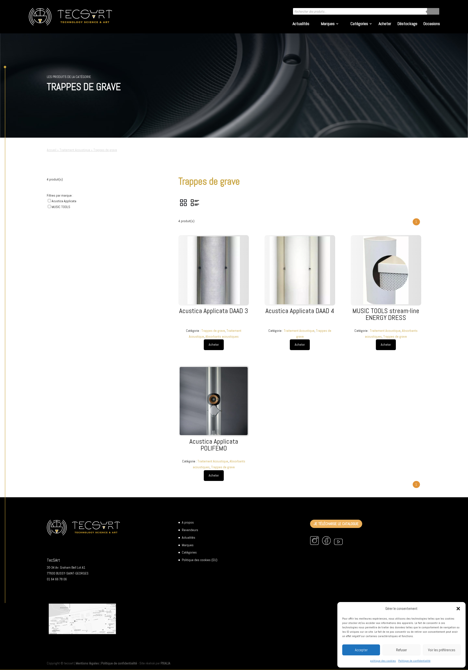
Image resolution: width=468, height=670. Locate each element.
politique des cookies (383, 661)
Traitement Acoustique (74, 150)
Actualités (300, 24)
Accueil (51, 150)
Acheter (385, 24)
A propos (188, 522)
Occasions (431, 24)
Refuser (401, 650)
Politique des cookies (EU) (199, 560)
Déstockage (407, 24)
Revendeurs (190, 530)
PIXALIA (165, 663)
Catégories (359, 24)
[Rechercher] (433, 11)
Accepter (361, 650)
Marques (328, 24)
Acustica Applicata (64, 201)
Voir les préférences (441, 650)
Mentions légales (87, 663)
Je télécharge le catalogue (336, 523)
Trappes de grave (213, 330)
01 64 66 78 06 (57, 579)
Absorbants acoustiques (222, 336)
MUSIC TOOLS (61, 207)
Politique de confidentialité (414, 661)
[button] (458, 608)
